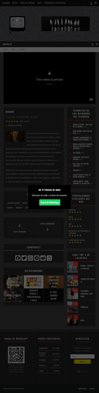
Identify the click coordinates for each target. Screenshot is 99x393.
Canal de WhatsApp (50, 202)
